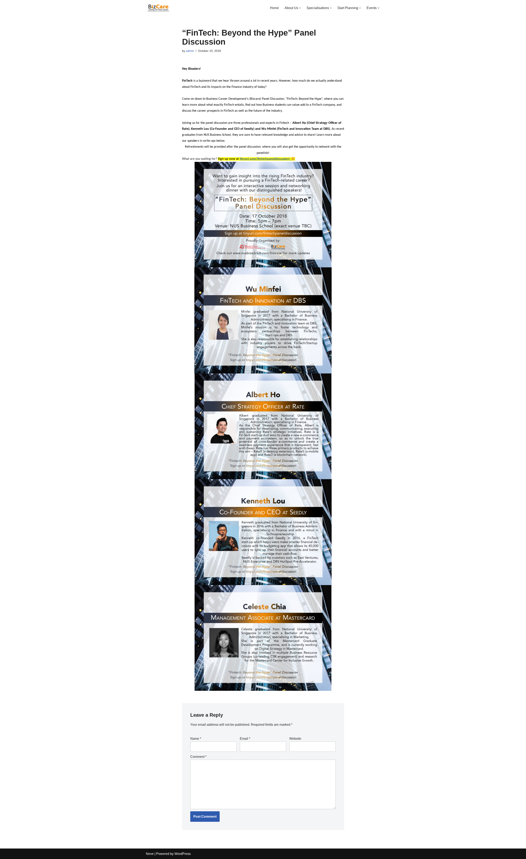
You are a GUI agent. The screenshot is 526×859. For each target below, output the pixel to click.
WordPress (182, 854)
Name (195, 738)
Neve (150, 854)
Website (295, 738)
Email (245, 738)
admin (190, 50)
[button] (300, 8)
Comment (198, 756)
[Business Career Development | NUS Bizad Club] (158, 8)
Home (274, 8)
